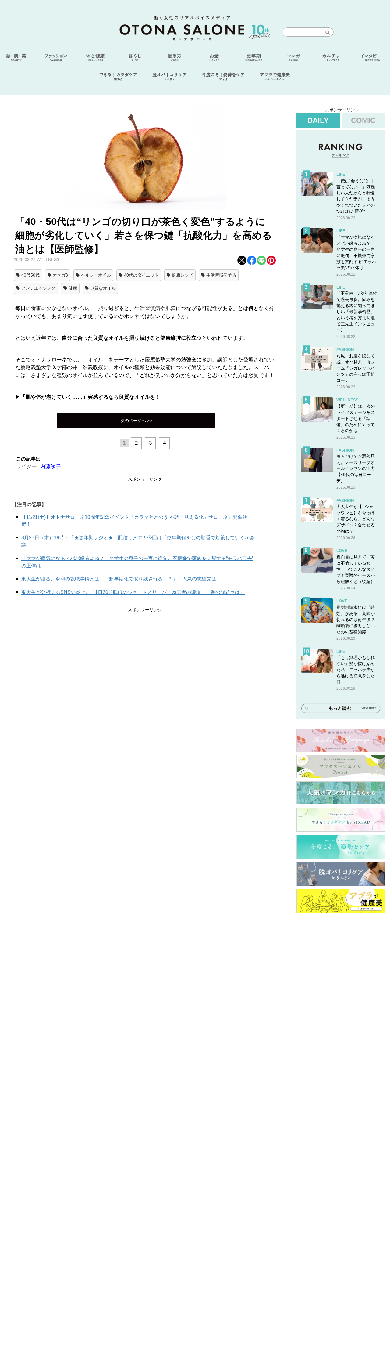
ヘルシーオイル (96, 275)
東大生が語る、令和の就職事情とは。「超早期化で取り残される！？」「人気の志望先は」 (121, 578)
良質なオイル (103, 288)
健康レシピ (182, 275)
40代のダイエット (141, 275)
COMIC (363, 120)
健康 (73, 288)
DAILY (318, 120)
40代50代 (30, 275)
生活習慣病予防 (221, 275)
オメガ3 (60, 275)
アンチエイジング (38, 288)
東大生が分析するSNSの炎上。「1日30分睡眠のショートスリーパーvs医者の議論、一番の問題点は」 (133, 592)
